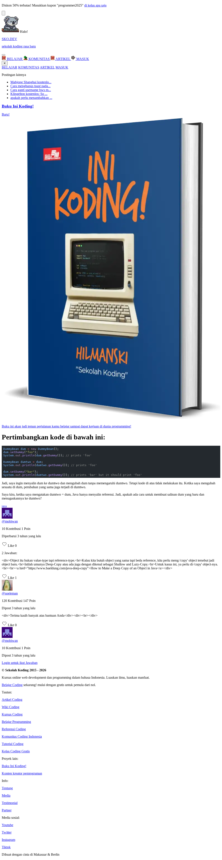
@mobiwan (10, 521)
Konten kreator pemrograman (22, 773)
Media (6, 795)
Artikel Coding (12, 699)
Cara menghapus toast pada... (30, 86)
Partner (6, 810)
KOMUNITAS (28, 67)
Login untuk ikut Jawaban (20, 663)
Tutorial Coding (12, 744)
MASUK (62, 67)
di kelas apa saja (95, 5)
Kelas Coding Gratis (16, 751)
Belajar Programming (16, 722)
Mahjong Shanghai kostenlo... (30, 82)
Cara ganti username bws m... (30, 90)
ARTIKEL (47, 67)
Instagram (8, 840)
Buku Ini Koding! (14, 766)
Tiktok (6, 847)
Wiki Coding (10, 707)
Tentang (7, 788)
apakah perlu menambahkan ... (31, 98)
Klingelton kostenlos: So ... (28, 94)
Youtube (7, 825)
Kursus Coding (12, 714)
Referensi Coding (14, 729)
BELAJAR (9, 67)
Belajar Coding (12, 685)
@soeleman (10, 593)
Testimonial (10, 803)
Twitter (6, 832)
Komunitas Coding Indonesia (22, 736)
